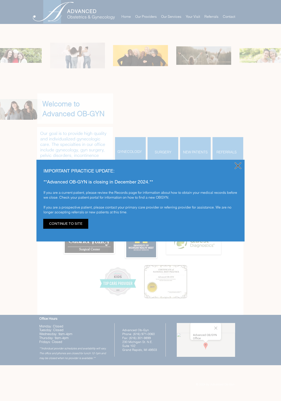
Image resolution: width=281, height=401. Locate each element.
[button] (238, 165)
